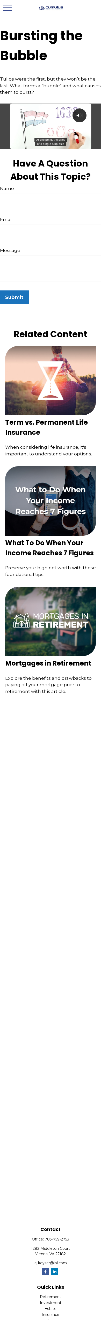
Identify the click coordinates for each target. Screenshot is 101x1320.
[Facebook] (45, 1271)
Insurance (50, 1314)
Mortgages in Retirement (48, 663)
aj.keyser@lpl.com (50, 1263)
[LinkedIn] (54, 1271)
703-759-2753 (57, 1239)
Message (10, 250)
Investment (50, 1302)
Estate (50, 1308)
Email (6, 219)
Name (7, 188)
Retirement (50, 1296)
